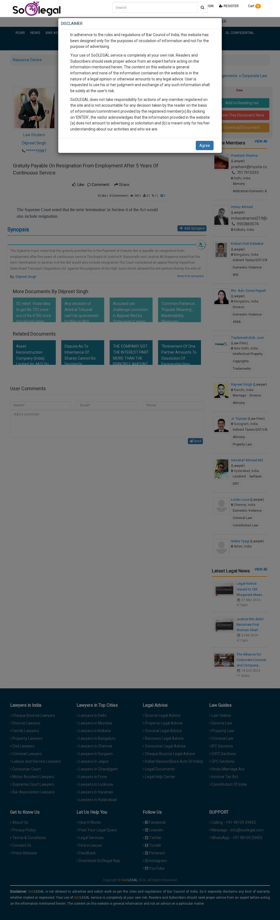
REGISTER (231, 6)
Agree (204, 145)
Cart (253, 6)
